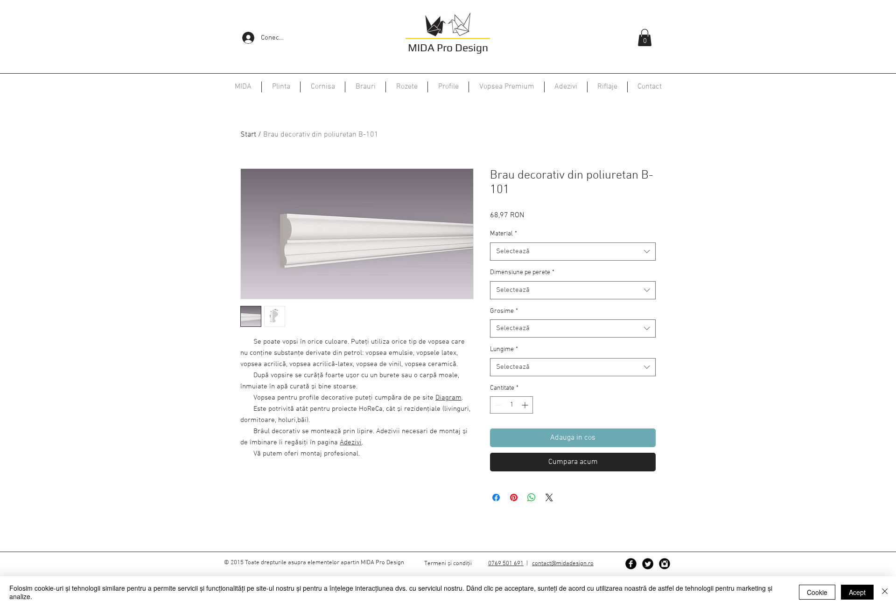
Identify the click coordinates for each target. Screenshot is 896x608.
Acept (857, 592)
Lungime (504, 349)
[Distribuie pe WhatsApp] (531, 497)
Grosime (504, 311)
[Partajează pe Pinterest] (513, 497)
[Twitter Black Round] (647, 563)
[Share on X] (549, 497)
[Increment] (526, 405)
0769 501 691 (506, 563)
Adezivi (351, 442)
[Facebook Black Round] (631, 563)
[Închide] (884, 592)
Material (503, 234)
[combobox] (573, 251)
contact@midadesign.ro (563, 563)
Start (248, 134)
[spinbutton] (511, 405)
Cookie (817, 592)
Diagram (448, 398)
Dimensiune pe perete (522, 272)
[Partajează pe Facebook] (496, 497)
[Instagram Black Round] (664, 563)
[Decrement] (497, 405)
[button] (644, 37)
